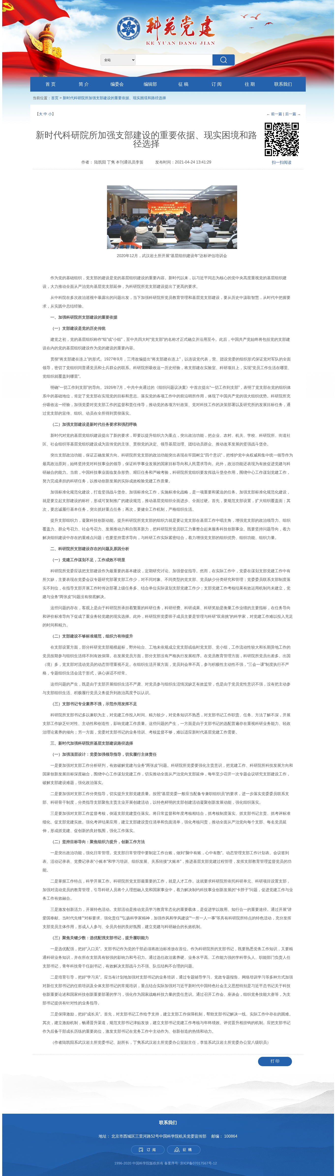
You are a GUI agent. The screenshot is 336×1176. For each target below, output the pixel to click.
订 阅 (217, 84)
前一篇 (276, 114)
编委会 (117, 84)
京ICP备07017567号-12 (199, 1163)
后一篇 (291, 114)
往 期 (250, 84)
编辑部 (150, 84)
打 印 (275, 1061)
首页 (55, 98)
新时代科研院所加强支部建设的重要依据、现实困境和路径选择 (114, 98)
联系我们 (283, 84)
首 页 (51, 84)
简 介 (84, 84)
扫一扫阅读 (281, 162)
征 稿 (183, 84)
